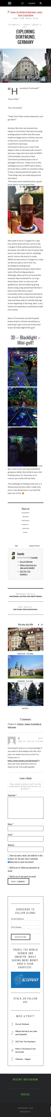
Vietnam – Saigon (23, 1059)
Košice (25, 708)
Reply (40, 738)
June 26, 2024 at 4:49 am (30, 741)
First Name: (16, 927)
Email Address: (17, 918)
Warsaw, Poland (26, 654)
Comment (12, 795)
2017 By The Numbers (25, 1041)
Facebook (25, 513)
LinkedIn (25, 528)
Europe (26, 25)
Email (25, 532)
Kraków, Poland (25, 681)
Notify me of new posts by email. (23, 876)
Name (11, 824)
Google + (25, 524)
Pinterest (25, 520)
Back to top (24, 1111)
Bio (16, 546)
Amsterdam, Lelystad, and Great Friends (25, 595)
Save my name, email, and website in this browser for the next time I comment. (25, 857)
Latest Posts (34, 546)
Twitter (25, 516)
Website (11, 845)
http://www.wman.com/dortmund (23, 760)
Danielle (34, 557)
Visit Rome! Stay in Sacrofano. (25, 608)
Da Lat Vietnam (26, 562)
